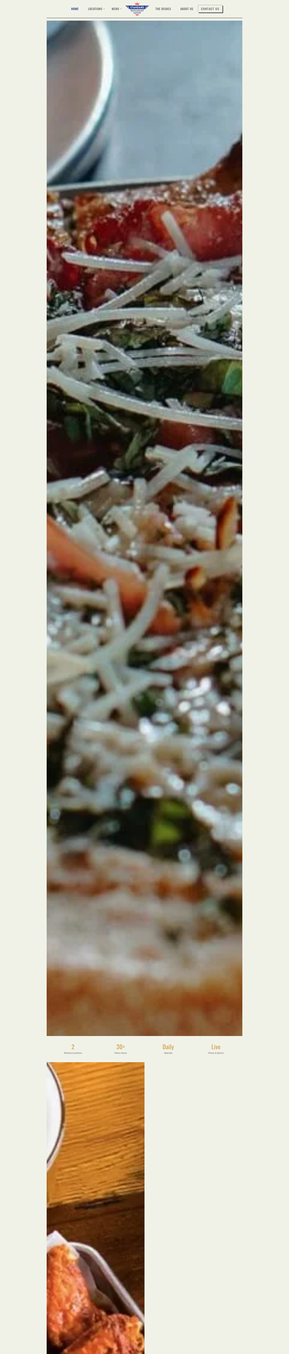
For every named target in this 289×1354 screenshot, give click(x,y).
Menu (115, 8)
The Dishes (163, 8)
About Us (186, 8)
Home (75, 8)
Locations (95, 8)
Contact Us (210, 8)
